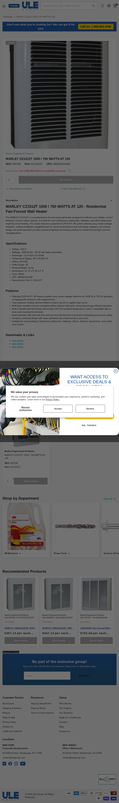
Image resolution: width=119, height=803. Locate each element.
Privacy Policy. (53, 399)
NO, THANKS (89, 425)
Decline (90, 408)
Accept (58, 408)
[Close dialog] (116, 371)
